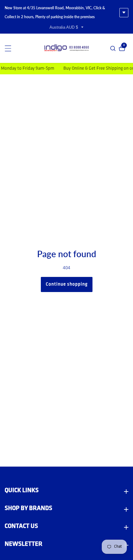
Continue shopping (67, 284)
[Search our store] (113, 48)
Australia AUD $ (64, 27)
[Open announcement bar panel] (123, 12)
